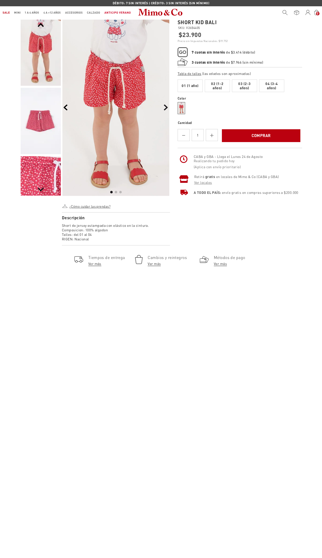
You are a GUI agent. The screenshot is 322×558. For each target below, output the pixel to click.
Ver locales (203, 202)
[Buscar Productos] (285, 12)
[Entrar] (308, 13)
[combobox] (284, 12)
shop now (204, 3)
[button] (89, 204)
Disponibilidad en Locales (202, 153)
